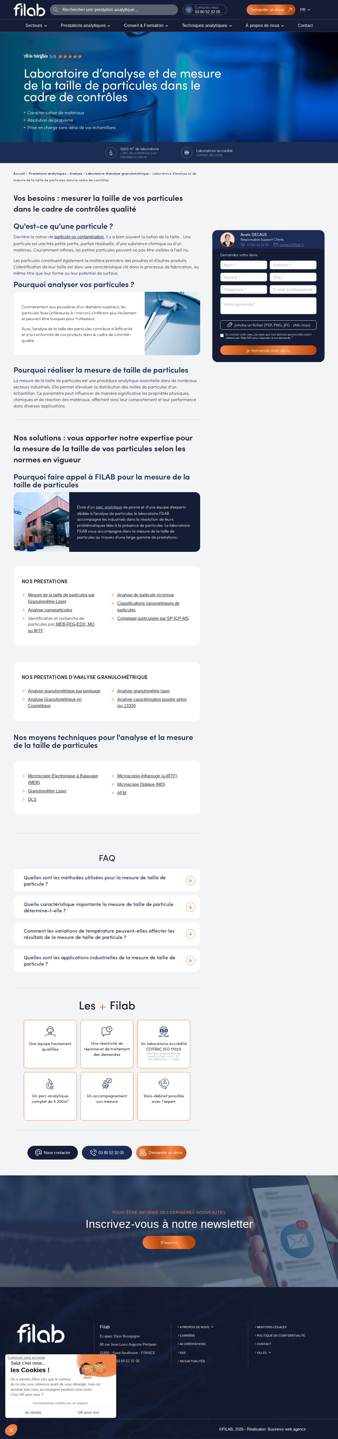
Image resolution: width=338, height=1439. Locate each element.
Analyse (76, 173)
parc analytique (109, 507)
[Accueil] (29, 9)
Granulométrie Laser (47, 791)
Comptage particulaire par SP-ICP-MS (153, 618)
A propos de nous (194, 1327)
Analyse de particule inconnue (145, 595)
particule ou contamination (79, 237)
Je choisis (33, 1412)
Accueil (19, 173)
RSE (183, 1352)
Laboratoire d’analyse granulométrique (117, 173)
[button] (11, 1430)
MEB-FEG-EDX (71, 624)
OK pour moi (88, 1412)
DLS (32, 799)
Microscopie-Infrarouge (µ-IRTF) (147, 776)
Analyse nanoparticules (50, 610)
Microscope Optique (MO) (141, 784)
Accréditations (192, 1344)
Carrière (187, 1335)
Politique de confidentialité (281, 1335)
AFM (121, 793)
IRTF (38, 631)
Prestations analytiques (47, 173)
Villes (262, 1352)
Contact (264, 1344)
